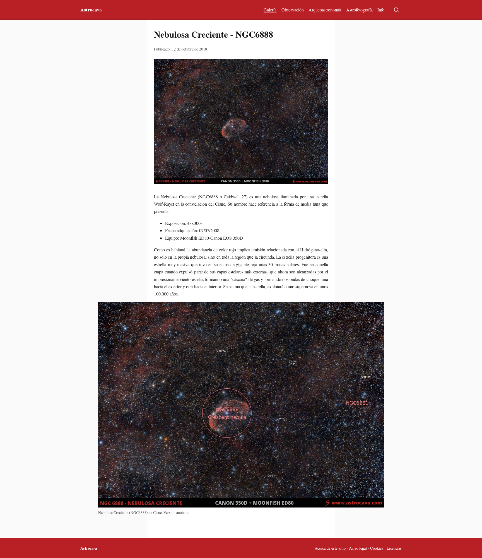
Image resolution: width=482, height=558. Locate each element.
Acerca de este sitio (330, 548)
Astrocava (91, 9)
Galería (270, 10)
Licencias (394, 548)
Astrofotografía (359, 10)
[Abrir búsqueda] (396, 9)
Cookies (376, 548)
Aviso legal (358, 548)
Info (380, 10)
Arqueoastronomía (325, 10)
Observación (292, 10)
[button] (241, 121)
